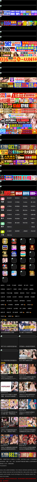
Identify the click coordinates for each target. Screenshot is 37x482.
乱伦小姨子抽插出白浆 (25, 360)
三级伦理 (9, 202)
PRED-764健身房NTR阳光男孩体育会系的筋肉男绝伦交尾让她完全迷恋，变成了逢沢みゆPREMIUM (9, 450)
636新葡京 (10, 304)
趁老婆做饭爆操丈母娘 (7, 332)
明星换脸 (17, 218)
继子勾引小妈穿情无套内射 (9, 346)
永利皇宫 (29, 300)
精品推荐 (9, 198)
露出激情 (17, 223)
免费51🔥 (23, 304)
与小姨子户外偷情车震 (25, 332)
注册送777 (9, 289)
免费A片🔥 (28, 312)
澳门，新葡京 (23, 308)
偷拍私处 (21, 297)
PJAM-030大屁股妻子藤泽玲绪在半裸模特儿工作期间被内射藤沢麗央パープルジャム (27, 379)
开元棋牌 (14, 285)
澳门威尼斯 (15, 312)
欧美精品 (25, 198)
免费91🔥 (22, 312)
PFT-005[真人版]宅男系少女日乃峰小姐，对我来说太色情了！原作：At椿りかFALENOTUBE (9, 414)
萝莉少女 (33, 198)
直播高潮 (16, 293)
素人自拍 (33, 202)
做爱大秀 (3, 312)
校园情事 (17, 231)
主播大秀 (3, 297)
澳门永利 (26, 285)
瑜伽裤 (25, 218)
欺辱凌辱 (9, 210)
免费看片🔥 (3, 304)
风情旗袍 (9, 218)
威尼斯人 (3, 285)
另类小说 (9, 235)
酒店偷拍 (33, 293)
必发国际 (3, 300)
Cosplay (25, 202)
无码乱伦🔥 (30, 304)
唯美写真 (25, 223)
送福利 (15, 289)
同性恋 (33, 227)
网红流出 (25, 210)
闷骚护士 (33, 218)
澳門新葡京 (22, 300)
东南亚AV (33, 206)
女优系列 (17, 214)
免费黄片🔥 (11, 316)
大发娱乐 (16, 300)
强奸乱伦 (17, 198)
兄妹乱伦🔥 (3, 316)
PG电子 (31, 285)
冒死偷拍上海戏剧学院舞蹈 (27, 346)
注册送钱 (3, 289)
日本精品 (17, 202)
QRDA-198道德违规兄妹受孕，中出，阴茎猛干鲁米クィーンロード (9, 431)
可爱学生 (25, 214)
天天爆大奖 (9, 308)
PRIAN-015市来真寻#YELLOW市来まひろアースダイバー (9, 378)
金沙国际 (16, 308)
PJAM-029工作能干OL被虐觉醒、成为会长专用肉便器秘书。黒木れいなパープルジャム (9, 397)
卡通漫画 (9, 223)
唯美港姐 (25, 206)
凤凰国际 (3, 293)
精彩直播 (22, 293)
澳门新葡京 (9, 300)
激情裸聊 (17, 304)
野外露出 (33, 210)
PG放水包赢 (9, 293)
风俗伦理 (33, 231)
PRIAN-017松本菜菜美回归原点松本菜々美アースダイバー (27, 396)
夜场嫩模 (33, 297)
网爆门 (33, 223)
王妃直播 (9, 297)
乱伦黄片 (15, 297)
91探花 (17, 210)
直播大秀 (9, 312)
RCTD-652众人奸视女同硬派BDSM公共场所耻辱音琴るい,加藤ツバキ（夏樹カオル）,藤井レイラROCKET (27, 450)
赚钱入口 (17, 316)
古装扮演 (9, 214)
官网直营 (20, 285)
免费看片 (30, 308)
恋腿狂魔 (33, 214)
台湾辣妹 (9, 206)
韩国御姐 (17, 206)
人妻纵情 (25, 231)
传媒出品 (9, 227)
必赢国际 (31, 289)
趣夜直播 (27, 297)
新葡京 (20, 289)
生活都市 (9, 231)
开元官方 (3, 308)
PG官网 (8, 285)
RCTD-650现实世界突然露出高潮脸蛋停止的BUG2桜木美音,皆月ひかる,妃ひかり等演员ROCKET (27, 432)
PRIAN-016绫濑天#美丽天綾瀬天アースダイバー (27, 413)
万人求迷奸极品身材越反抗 (9, 360)
